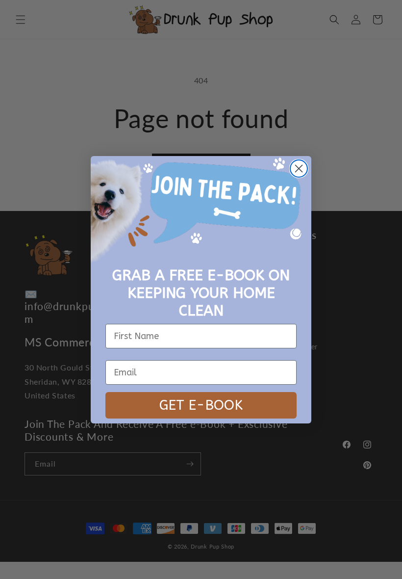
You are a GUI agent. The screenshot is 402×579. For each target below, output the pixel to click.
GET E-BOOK (201, 405)
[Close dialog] (298, 168)
